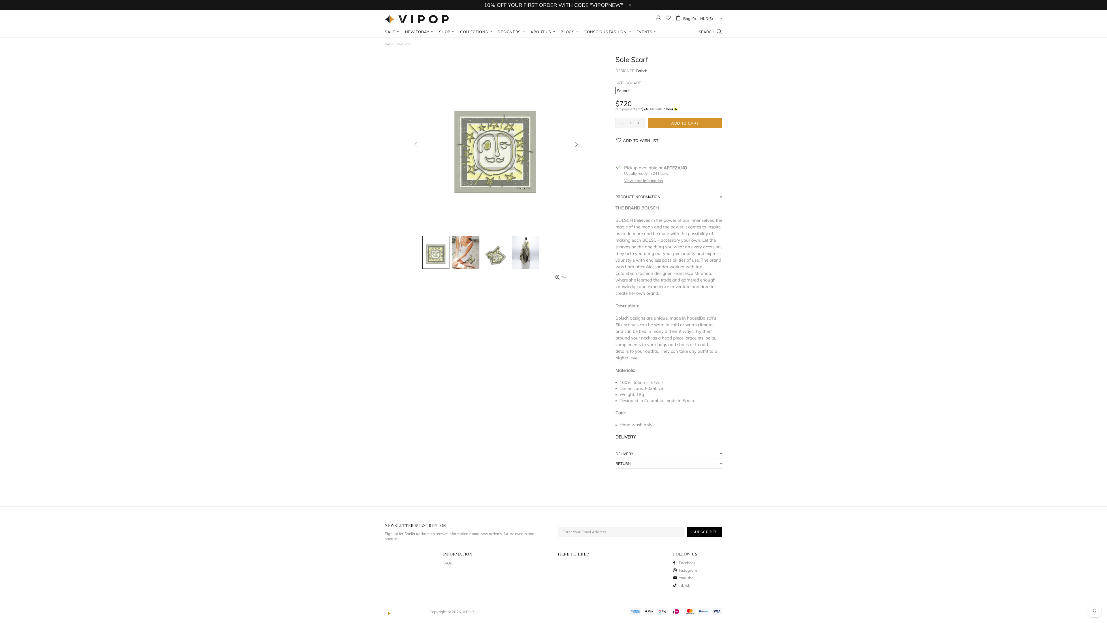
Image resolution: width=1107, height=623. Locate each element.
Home (389, 44)
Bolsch (641, 70)
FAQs (447, 563)
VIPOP (418, 18)
